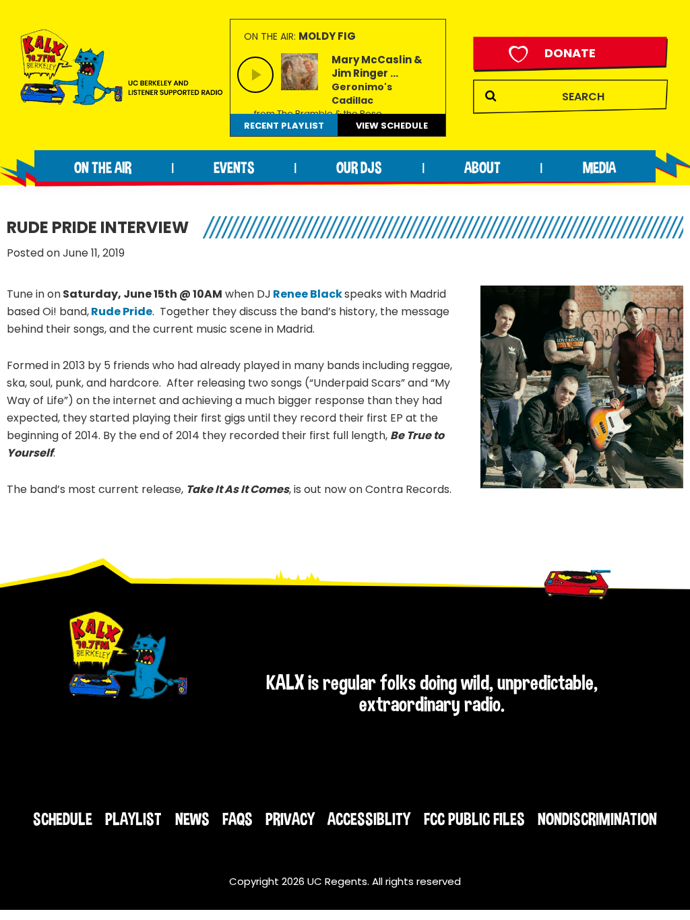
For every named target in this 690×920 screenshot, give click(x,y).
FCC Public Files (474, 819)
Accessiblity (368, 819)
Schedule (62, 819)
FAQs (237, 819)
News (192, 819)
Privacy (290, 819)
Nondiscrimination (597, 819)
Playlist (133, 819)
